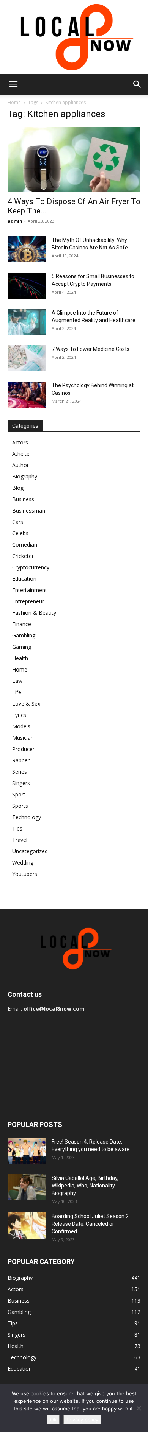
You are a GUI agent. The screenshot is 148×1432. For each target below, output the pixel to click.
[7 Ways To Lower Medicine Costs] (27, 358)
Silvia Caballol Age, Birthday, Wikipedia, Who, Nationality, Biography (85, 1185)
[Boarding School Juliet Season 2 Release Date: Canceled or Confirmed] (27, 1225)
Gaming (21, 646)
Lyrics (19, 714)
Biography (24, 476)
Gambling (23, 635)
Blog (18, 487)
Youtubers (24, 873)
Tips (17, 828)
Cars (17, 521)
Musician (23, 737)
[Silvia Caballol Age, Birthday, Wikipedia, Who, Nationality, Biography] (27, 1187)
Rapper (21, 760)
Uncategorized (30, 851)
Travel (19, 839)
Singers (21, 783)
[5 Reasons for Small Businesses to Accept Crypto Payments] (27, 286)
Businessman (28, 510)
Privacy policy (82, 1419)
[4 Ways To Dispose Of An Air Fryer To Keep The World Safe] (74, 159)
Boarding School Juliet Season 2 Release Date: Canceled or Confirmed (90, 1223)
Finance (21, 624)
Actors (20, 442)
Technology (26, 817)
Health (20, 658)
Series (19, 771)
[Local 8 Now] (74, 37)
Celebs (20, 533)
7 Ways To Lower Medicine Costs (90, 349)
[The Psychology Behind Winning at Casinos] (27, 395)
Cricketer (23, 555)
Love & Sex (26, 703)
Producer (23, 749)
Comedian (24, 544)
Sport (18, 794)
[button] (13, 84)
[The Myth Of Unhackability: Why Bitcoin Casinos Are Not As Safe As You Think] (27, 249)
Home (14, 102)
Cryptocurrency (30, 567)
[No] (138, 1408)
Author (20, 465)
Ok (53, 1419)
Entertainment (29, 590)
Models (21, 726)
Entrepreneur (28, 601)
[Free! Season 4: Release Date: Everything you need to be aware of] (27, 1151)
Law (17, 680)
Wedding (22, 862)
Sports (20, 805)
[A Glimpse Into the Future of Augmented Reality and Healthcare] (27, 322)
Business (23, 499)
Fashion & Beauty (34, 612)
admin (15, 221)
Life (16, 692)
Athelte (21, 453)
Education (24, 578)
